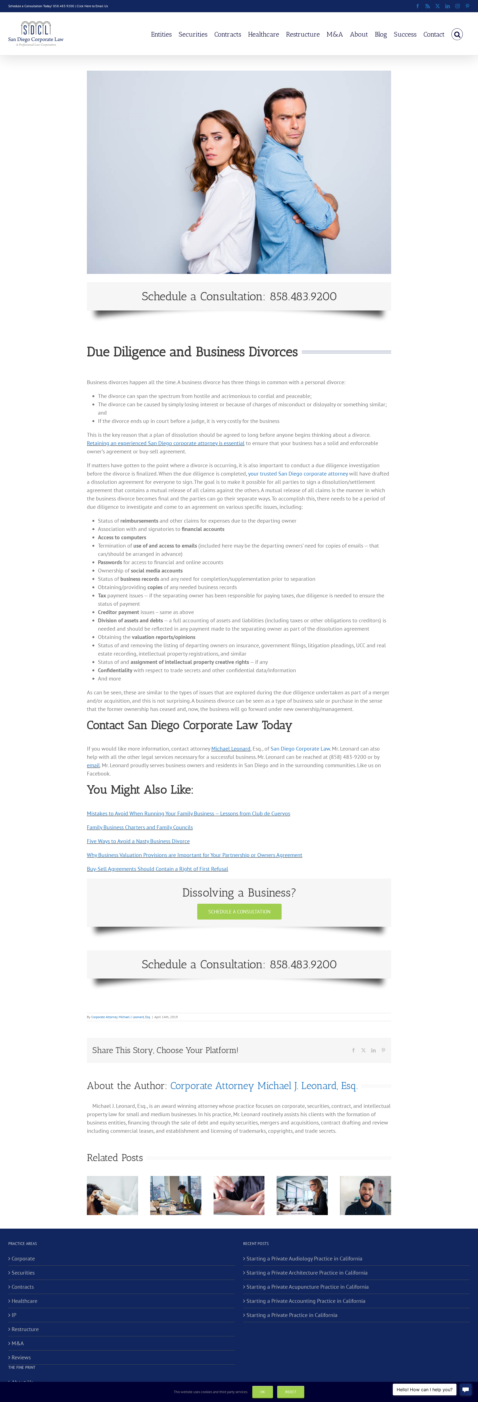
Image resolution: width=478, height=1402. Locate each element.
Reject (290, 1392)
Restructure (25, 1329)
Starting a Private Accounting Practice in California (305, 1301)
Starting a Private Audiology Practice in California (304, 1258)
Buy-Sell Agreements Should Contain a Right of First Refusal (157, 868)
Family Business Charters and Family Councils (140, 827)
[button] (457, 33)
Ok (262, 1392)
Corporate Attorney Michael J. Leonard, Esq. (121, 1017)
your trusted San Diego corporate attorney (298, 473)
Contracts (23, 1286)
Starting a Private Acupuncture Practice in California (307, 1286)
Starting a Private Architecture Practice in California (307, 1272)
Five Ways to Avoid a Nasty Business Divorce (138, 841)
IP (14, 1315)
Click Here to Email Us (92, 6)
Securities (23, 1272)
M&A (18, 1343)
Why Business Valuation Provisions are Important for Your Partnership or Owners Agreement (194, 855)
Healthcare (24, 1301)
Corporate (23, 1258)
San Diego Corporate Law (300, 748)
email (93, 765)
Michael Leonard (230, 748)
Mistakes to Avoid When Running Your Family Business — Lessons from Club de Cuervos (188, 813)
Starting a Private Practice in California (291, 1315)
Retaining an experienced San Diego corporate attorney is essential (166, 443)
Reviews (21, 1357)
